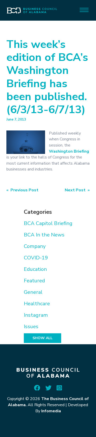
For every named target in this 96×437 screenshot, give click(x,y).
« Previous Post (22, 190)
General (33, 292)
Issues (31, 326)
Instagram (36, 315)
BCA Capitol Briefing (48, 223)
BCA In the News (44, 234)
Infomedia (51, 411)
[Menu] (84, 10)
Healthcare (37, 303)
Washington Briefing (69, 151)
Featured (34, 280)
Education (35, 269)
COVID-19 (36, 257)
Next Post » (77, 190)
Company (35, 246)
